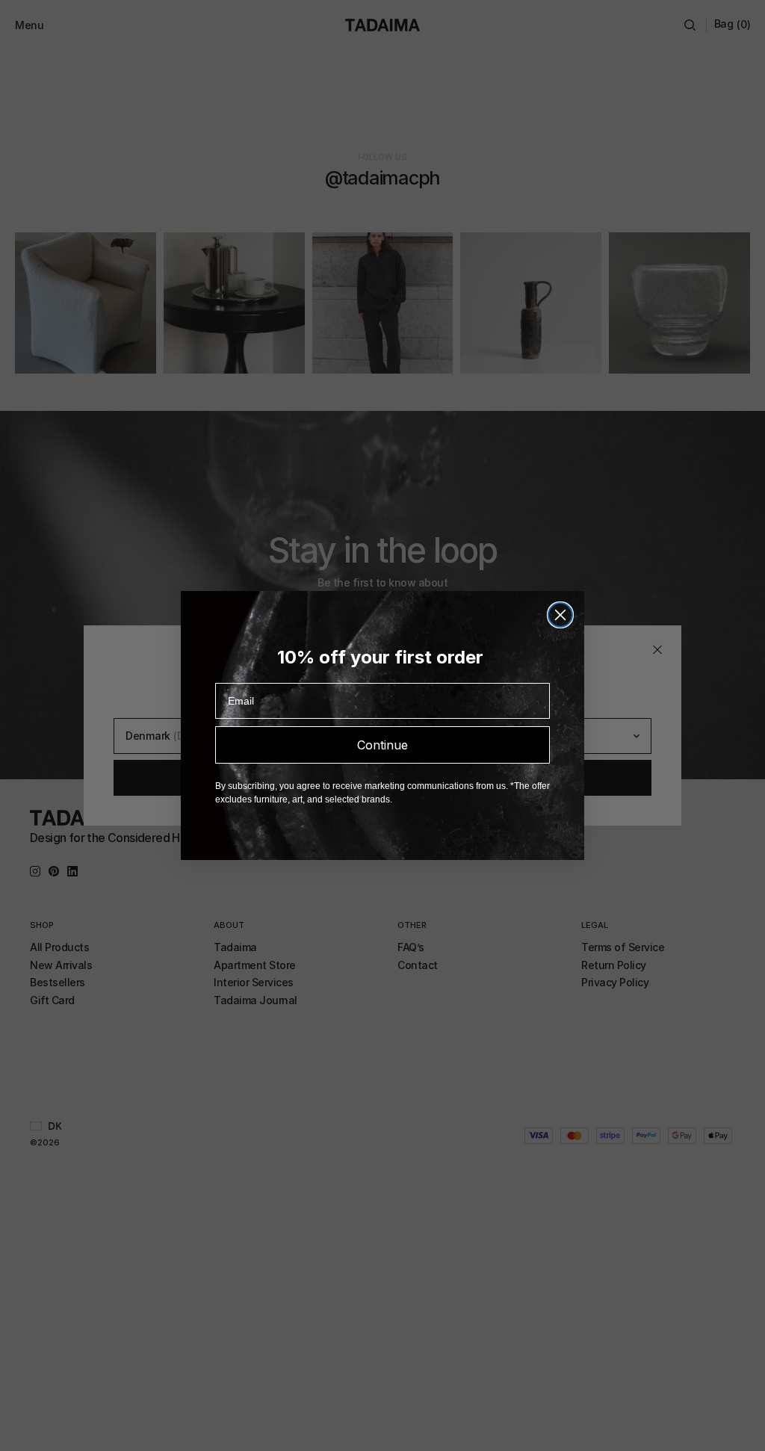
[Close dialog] (560, 615)
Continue (382, 744)
